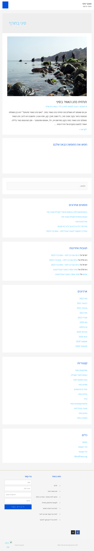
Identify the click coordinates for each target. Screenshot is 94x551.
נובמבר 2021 (82, 308)
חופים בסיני (82, 384)
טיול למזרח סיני (81, 221)
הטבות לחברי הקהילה (79, 375)
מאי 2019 (83, 322)
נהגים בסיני (83, 413)
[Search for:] (47, 186)
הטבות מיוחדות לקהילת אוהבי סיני (74, 216)
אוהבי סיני (87, 3)
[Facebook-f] (78, 532)
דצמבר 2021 (82, 303)
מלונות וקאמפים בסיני (78, 403)
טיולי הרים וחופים (80, 389)
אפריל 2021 (82, 317)
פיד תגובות (83, 451)
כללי (61, 106)
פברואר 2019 (82, 331)
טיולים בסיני (82, 394)
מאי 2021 (83, 312)
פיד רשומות (82, 446)
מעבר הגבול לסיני (80, 408)
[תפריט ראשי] (5, 4)
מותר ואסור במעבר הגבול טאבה (65, 269)
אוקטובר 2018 (81, 341)
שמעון (84, 274)
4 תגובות (83, 106)
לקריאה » (83, 129)
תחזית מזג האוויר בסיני (71, 101)
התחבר (84, 442)
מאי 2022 (83, 298)
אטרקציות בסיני (81, 370)
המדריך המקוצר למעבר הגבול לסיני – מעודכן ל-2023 (66, 231)
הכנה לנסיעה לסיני (70, 106)
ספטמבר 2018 (81, 346)
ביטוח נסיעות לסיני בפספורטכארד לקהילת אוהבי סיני (67, 212)
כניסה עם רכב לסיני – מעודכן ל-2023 (65, 255)
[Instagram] (73, 532)
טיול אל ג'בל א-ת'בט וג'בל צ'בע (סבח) (72, 226)
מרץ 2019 (83, 327)
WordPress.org (80, 456)
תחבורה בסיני (82, 417)
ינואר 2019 (83, 336)
